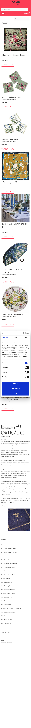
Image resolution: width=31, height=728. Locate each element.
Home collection (5, 57)
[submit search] (29, 9)
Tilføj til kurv (8, 65)
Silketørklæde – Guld (9, 182)
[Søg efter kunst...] (14, 9)
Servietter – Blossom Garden (12, 97)
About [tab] (25, 337)
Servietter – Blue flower (10, 139)
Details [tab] (15, 337)
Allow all (15, 383)
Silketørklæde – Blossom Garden (13, 55)
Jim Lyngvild (13, 57)
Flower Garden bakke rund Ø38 (13, 314)
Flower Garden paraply (10, 399)
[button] (3, 13)
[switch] (27, 367)
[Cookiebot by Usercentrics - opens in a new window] (22, 333)
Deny (15, 393)
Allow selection (16, 388)
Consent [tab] (5, 337)
